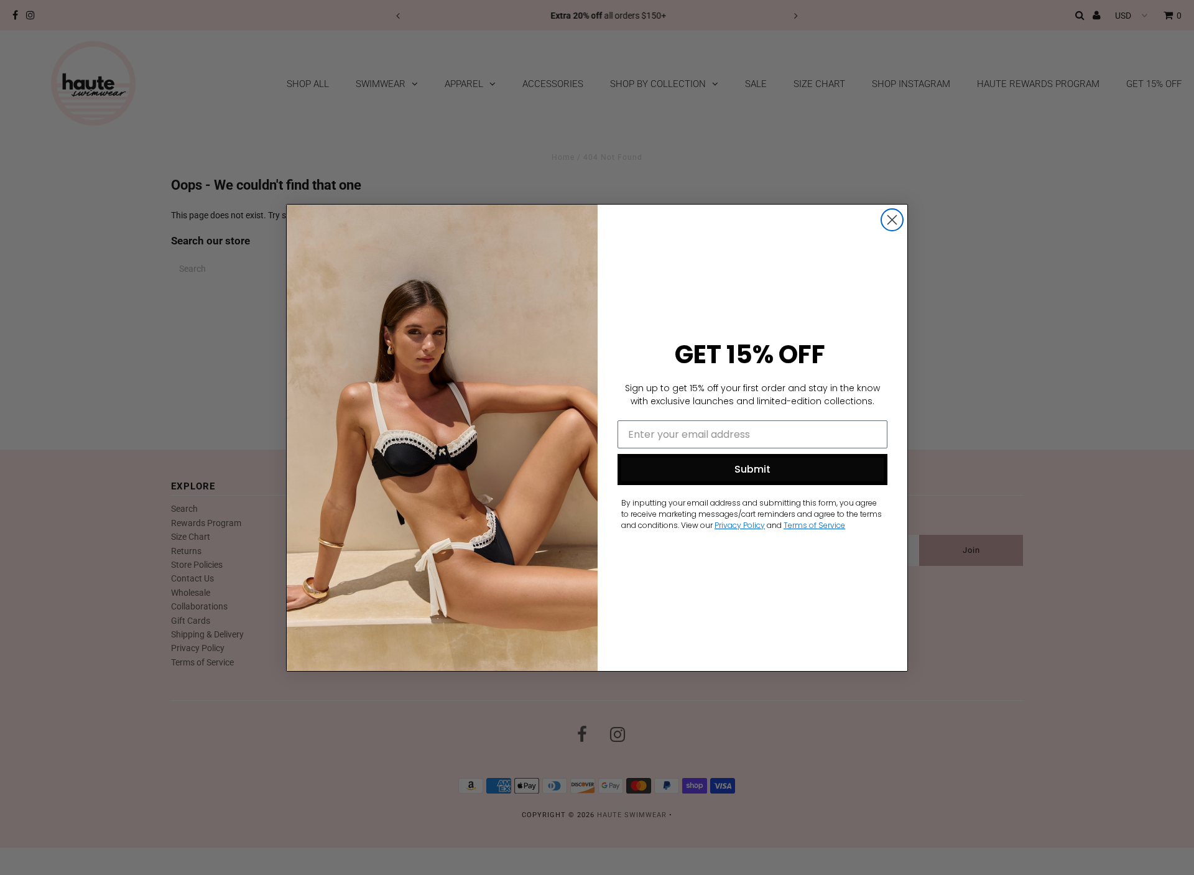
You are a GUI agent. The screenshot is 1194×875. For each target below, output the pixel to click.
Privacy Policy (740, 525)
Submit (752, 469)
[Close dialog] (892, 220)
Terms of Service (814, 525)
